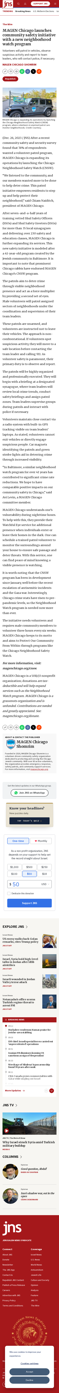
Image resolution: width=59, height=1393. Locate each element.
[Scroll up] (46, 1090)
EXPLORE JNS (14, 926)
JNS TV (8, 1105)
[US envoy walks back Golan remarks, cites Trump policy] (49, 941)
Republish (10, 78)
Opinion (24, 1165)
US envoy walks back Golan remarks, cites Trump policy (20, 940)
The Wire (7, 24)
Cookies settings (30, 1363)
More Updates (13, 1090)
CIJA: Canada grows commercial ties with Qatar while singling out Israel (30, 1077)
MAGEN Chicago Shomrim (19, 65)
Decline (29, 1380)
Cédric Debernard (29, 1199)
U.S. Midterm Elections (43, 11)
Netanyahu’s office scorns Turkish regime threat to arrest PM (19, 1002)
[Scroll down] (51, 1090)
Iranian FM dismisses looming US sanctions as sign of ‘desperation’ (26, 1054)
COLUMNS (11, 1156)
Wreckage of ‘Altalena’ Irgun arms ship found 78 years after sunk (29, 1066)
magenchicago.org (39, 769)
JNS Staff (7, 945)
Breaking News (16, 1019)
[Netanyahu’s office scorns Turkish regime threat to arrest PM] (49, 1002)
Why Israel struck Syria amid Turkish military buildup (29, 1143)
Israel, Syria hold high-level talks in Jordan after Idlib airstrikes (20, 961)
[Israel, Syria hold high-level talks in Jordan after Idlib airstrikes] (49, 961)
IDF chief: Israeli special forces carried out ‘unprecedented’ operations (30, 1043)
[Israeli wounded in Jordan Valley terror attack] (49, 981)
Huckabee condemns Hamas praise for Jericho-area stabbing (29, 1031)
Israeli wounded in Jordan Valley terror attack (19, 981)
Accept (29, 1371)
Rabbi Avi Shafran (29, 1172)
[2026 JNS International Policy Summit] (29, 1333)
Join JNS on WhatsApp (32, 792)
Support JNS (40, 3)
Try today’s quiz (29, 821)
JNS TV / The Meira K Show (14, 1138)
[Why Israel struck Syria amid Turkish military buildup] (29, 1123)
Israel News (8, 935)
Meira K (6, 1149)
